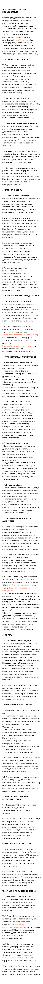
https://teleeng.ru (21, 40)
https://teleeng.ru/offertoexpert (17, 346)
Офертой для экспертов (23, 585)
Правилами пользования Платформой (20, 335)
